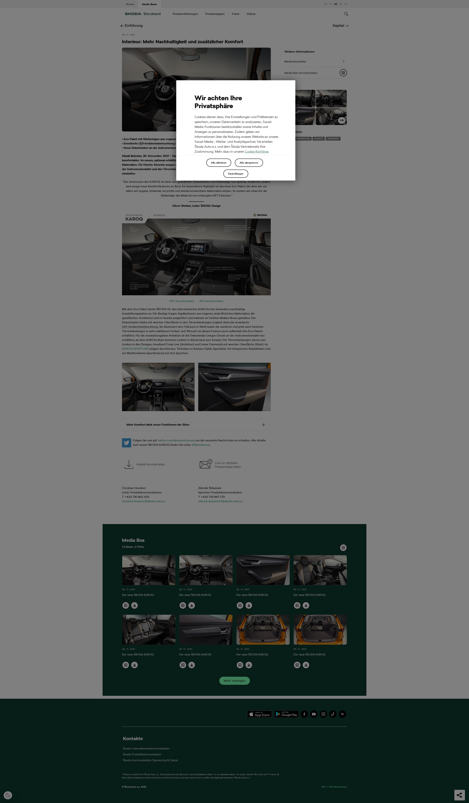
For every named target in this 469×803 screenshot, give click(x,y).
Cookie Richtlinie (256, 151)
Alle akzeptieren (249, 162)
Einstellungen (235, 173)
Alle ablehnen (218, 162)
